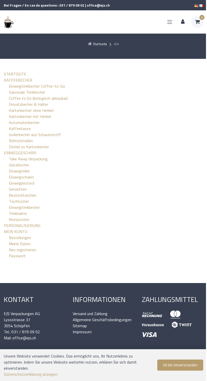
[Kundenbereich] (183, 22)
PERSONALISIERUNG (22, 225)
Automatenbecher (24, 122)
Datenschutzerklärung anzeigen (31, 374)
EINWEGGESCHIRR (20, 153)
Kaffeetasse (20, 128)
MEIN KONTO (16, 231)
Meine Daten (20, 244)
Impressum (82, 332)
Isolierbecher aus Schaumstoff (35, 135)
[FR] (201, 5)
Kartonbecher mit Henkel (30, 116)
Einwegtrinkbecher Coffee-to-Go (37, 86)
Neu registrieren (22, 250)
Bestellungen (20, 238)
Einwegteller (19, 171)
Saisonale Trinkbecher (27, 92)
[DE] (196, 5)
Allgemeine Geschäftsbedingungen (102, 320)
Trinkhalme (18, 213)
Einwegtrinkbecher (24, 207)
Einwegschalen (21, 177)
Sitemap (80, 326)
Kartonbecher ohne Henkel (31, 110)
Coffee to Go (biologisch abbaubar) (38, 98)
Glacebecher (19, 165)
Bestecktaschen (22, 195)
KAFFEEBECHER (18, 80)
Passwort (17, 256)
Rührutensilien (21, 141)
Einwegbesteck (22, 183)
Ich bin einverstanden (180, 365)
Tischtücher (19, 201)
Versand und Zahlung (90, 314)
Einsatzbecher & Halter (28, 104)
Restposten (19, 219)
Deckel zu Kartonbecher (29, 147)
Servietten (18, 189)
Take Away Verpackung (28, 159)
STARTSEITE (15, 74)
